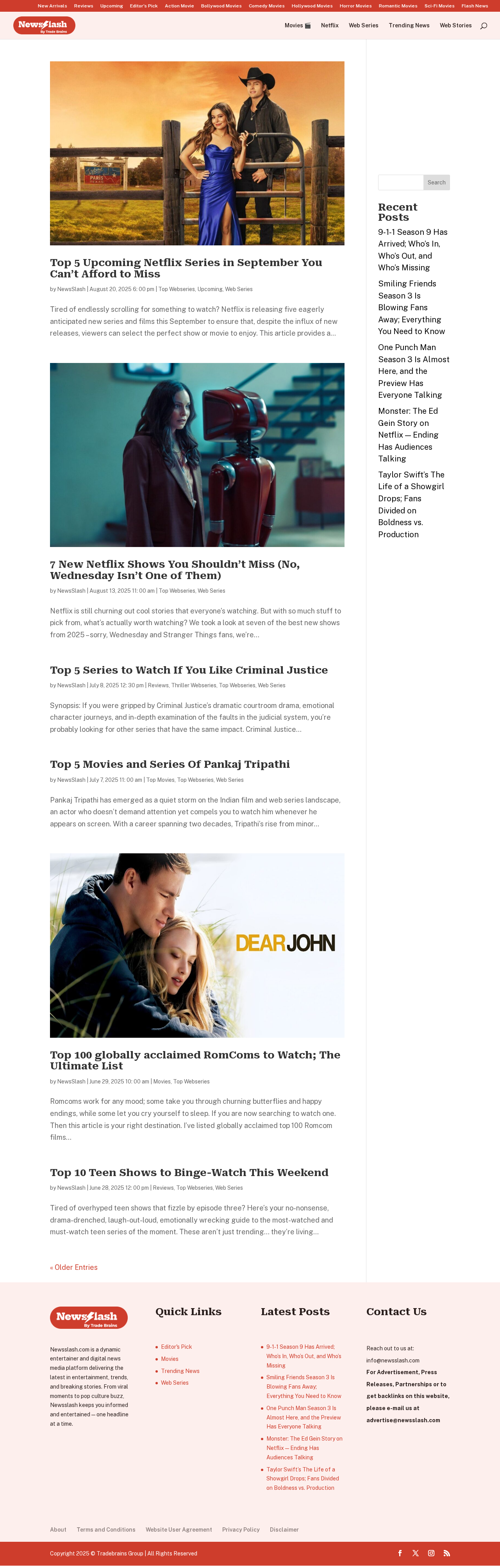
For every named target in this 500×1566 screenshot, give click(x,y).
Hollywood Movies (312, 6)
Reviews (83, 6)
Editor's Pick (176, 1347)
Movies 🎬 (298, 26)
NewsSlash (71, 289)
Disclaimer (284, 1530)
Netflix (330, 26)
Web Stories (456, 26)
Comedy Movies (267, 6)
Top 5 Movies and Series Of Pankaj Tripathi (170, 764)
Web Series (364, 26)
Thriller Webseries (193, 685)
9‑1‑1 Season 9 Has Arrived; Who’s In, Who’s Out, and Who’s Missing (303, 1356)
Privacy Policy (241, 1530)
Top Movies (160, 780)
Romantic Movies (398, 6)
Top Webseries (176, 289)
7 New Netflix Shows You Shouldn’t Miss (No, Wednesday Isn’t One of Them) (175, 569)
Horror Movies (356, 6)
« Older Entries (74, 1267)
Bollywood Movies (221, 6)
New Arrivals (52, 6)
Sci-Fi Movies (440, 6)
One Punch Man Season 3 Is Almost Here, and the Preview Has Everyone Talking (414, 371)
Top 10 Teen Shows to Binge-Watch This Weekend (189, 1172)
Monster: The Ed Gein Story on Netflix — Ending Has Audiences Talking (408, 434)
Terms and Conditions (106, 1530)
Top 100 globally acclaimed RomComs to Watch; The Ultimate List (195, 1060)
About (58, 1530)
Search (437, 182)
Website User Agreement (179, 1530)
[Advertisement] (436, 110)
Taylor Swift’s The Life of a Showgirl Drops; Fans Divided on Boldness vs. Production (302, 1478)
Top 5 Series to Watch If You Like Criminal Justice (190, 670)
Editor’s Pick (144, 6)
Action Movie (179, 6)
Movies (162, 1081)
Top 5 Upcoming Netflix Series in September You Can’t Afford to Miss (186, 268)
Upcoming (111, 6)
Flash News (475, 6)
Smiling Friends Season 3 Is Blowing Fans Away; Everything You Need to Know (411, 307)
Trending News (409, 26)
